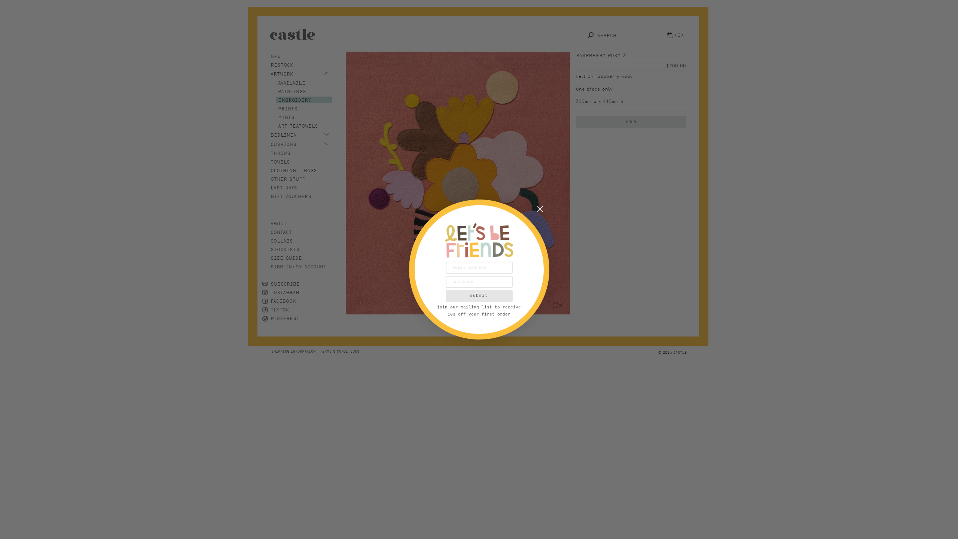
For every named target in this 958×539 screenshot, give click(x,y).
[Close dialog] (539, 209)
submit (479, 295)
